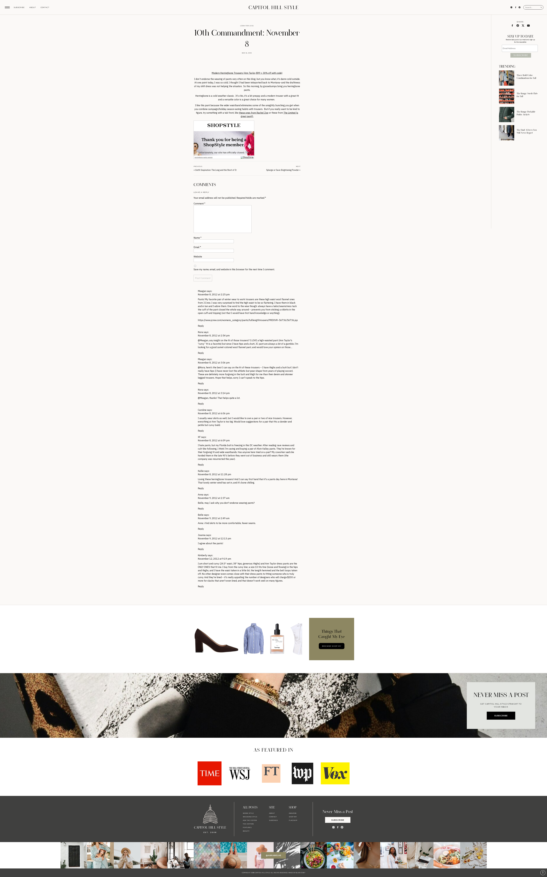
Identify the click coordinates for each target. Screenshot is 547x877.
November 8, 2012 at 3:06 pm (214, 362)
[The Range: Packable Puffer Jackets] (506, 114)
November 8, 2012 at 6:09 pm (214, 440)
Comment (199, 203)
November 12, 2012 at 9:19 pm (214, 558)
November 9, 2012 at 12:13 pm (214, 538)
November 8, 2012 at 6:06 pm (214, 413)
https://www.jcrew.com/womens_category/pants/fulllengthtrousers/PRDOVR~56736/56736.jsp (248, 320)
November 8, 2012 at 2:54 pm (214, 335)
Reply (201, 325)
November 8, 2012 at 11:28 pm (214, 474)
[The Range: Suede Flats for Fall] (506, 96)
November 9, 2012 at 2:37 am (213, 498)
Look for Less (247, 26)
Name (197, 237)
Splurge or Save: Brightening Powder (282, 170)
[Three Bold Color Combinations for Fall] (506, 78)
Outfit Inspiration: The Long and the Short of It (216, 170)
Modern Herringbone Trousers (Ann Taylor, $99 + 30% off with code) (247, 73)
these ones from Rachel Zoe (253, 112)
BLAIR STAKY (300, 872)
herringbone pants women (204, 157)
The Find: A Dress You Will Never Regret (527, 131)
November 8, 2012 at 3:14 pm (214, 393)
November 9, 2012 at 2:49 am (213, 518)
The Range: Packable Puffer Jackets (526, 113)
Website (198, 256)
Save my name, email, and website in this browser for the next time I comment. (234, 269)
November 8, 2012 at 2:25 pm (214, 294)
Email (197, 247)
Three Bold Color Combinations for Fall (526, 76)
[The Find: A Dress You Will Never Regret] (506, 132)
